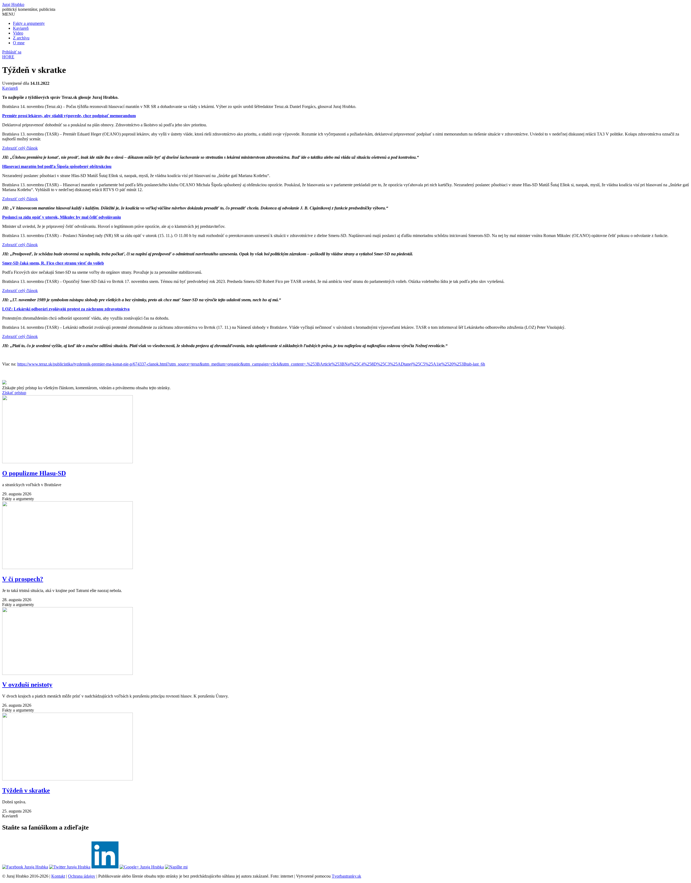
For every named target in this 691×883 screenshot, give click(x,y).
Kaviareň (21, 28)
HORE (8, 57)
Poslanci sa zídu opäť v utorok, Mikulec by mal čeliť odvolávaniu (61, 217)
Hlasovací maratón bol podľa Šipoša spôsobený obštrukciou (56, 166)
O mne (19, 42)
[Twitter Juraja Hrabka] (69, 867)
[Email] (176, 867)
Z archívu (21, 38)
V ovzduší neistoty (27, 684)
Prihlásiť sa (11, 52)
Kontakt (58, 876)
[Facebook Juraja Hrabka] (25, 867)
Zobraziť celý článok (20, 148)
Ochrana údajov (81, 876)
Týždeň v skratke (26, 790)
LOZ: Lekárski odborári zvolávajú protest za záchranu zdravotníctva (66, 309)
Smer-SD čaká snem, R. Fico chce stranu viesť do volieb (53, 263)
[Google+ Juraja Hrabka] (142, 867)
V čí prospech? (22, 579)
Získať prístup (14, 392)
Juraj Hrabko (13, 4)
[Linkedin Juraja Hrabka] (105, 867)
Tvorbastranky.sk (346, 876)
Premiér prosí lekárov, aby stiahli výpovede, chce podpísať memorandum (69, 115)
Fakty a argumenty (29, 23)
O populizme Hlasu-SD (34, 473)
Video (18, 33)
